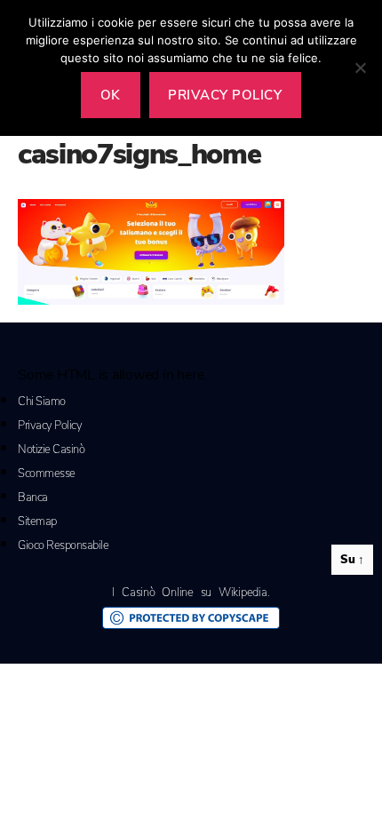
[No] (360, 67)
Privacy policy (225, 95)
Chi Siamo (42, 402)
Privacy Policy (50, 426)
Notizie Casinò (51, 450)
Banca (33, 498)
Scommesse (47, 474)
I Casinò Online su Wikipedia (189, 593)
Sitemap (37, 521)
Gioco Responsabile (63, 545)
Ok (110, 95)
